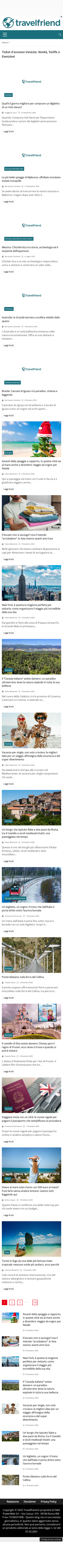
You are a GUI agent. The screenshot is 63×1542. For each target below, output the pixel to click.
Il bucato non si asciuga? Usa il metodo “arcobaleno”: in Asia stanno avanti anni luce (27, 536)
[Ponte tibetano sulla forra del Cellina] (31, 955)
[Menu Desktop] (5, 34)
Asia (7, 526)
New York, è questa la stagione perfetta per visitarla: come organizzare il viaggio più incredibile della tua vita (31, 608)
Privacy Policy (48, 1501)
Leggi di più (9, 131)
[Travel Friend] (31, 22)
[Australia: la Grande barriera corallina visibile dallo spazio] (31, 295)
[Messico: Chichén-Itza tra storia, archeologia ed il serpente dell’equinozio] (31, 225)
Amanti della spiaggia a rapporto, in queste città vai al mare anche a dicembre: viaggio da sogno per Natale (31, 464)
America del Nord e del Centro (18, 238)
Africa (7, 1178)
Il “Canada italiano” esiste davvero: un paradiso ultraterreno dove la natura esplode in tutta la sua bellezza (31, 682)
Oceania (9, 308)
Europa (8, 452)
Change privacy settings (51, 1539)
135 (35, 1302)
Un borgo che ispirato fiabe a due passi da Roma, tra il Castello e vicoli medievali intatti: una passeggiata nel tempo (30, 833)
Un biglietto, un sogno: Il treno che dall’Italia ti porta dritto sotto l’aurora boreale (28, 908)
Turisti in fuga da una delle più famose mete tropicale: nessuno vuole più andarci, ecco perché (30, 1262)
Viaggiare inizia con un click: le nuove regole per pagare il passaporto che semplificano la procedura (31, 1118)
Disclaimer (30, 1501)
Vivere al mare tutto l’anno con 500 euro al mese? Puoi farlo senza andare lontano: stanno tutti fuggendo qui (30, 1191)
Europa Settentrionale (15, 898)
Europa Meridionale (14, 168)
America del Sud (12, 382)
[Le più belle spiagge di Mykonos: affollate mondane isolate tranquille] (31, 155)
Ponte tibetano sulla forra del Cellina (23, 977)
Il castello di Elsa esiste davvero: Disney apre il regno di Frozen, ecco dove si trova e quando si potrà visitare (29, 1047)
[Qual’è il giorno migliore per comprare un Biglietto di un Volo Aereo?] (31, 81)
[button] (60, 34)
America (9, 596)
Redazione (13, 1501)
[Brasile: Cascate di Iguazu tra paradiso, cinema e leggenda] (31, 369)
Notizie (8, 95)
